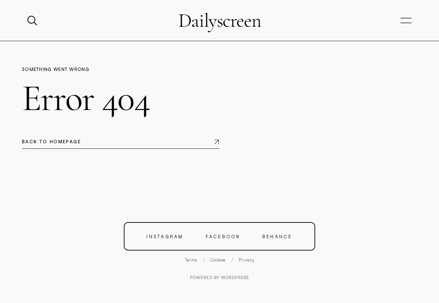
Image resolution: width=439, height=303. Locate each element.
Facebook (223, 236)
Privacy (246, 260)
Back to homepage (51, 141)
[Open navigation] (406, 21)
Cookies (218, 260)
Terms (191, 260)
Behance (277, 236)
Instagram (164, 236)
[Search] (32, 20)
